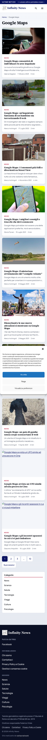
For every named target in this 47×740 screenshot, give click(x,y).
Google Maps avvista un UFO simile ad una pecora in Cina (22, 485)
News (6, 58)
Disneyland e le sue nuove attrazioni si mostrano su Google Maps (21, 325)
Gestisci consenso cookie (14, 668)
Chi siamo (7, 655)
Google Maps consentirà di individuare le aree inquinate (19, 62)
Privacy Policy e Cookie (13, 664)
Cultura (7, 604)
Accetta (23, 375)
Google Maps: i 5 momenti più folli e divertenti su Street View (23, 169)
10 (30, 558)
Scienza (7, 585)
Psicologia (9, 609)
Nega (23, 381)
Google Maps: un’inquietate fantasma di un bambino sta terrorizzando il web (19, 115)
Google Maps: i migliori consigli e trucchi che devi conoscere (22, 220)
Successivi (9, 565)
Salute (7, 590)
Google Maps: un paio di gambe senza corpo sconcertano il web (21, 433)
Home (4, 17)
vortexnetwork (23, 735)
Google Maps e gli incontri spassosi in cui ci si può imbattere (23, 537)
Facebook (7, 644)
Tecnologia (9, 595)
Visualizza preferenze (23, 388)
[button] (42, 349)
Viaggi (7, 599)
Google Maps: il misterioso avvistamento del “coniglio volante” (23, 272)
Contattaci (7, 659)
